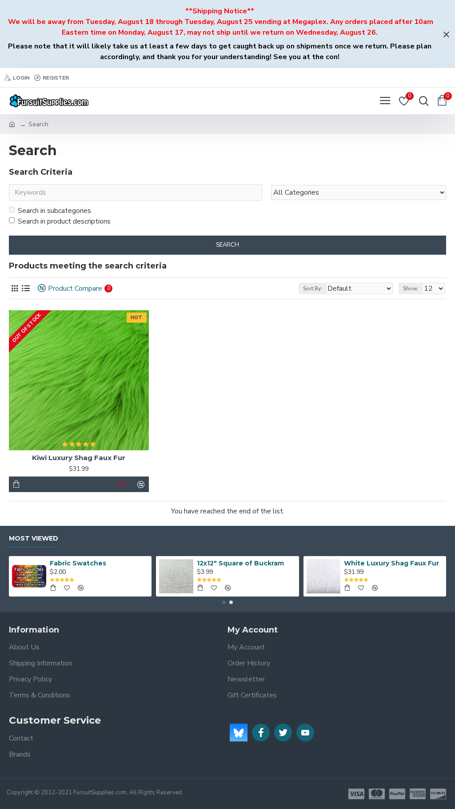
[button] (224, 602)
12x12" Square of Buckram (240, 563)
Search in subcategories (54, 211)
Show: (411, 288)
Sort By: (312, 288)
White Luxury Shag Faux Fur (391, 563)
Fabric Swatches (78, 563)
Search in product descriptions (64, 221)
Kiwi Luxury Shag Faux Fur (78, 457)
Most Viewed (33, 538)
